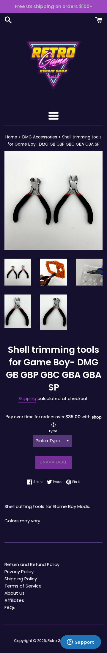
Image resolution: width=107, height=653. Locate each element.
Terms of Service (23, 586)
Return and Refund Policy (31, 564)
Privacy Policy (19, 571)
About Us (14, 593)
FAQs (9, 607)
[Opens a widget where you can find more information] (80, 642)
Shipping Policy (20, 579)
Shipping (27, 399)
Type (52, 431)
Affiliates (14, 600)
